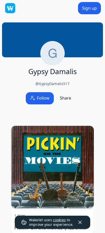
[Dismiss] (80, 222)
